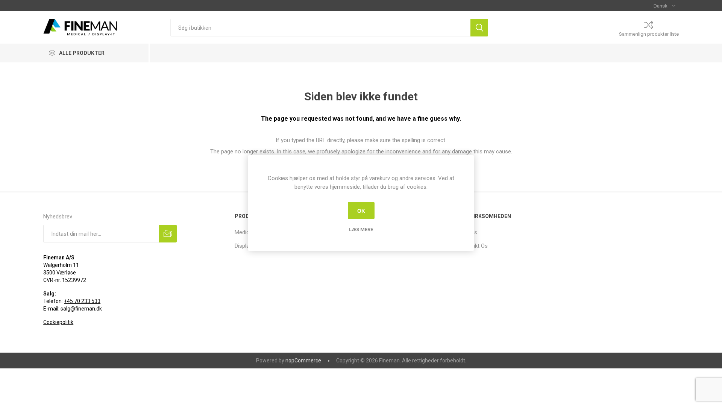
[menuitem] (513, 232)
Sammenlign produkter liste (649, 34)
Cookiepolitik (58, 322)
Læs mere (361, 229)
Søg (479, 27)
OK (361, 211)
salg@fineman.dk (81, 309)
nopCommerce (303, 361)
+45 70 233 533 (82, 301)
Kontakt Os (474, 245)
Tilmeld (168, 233)
